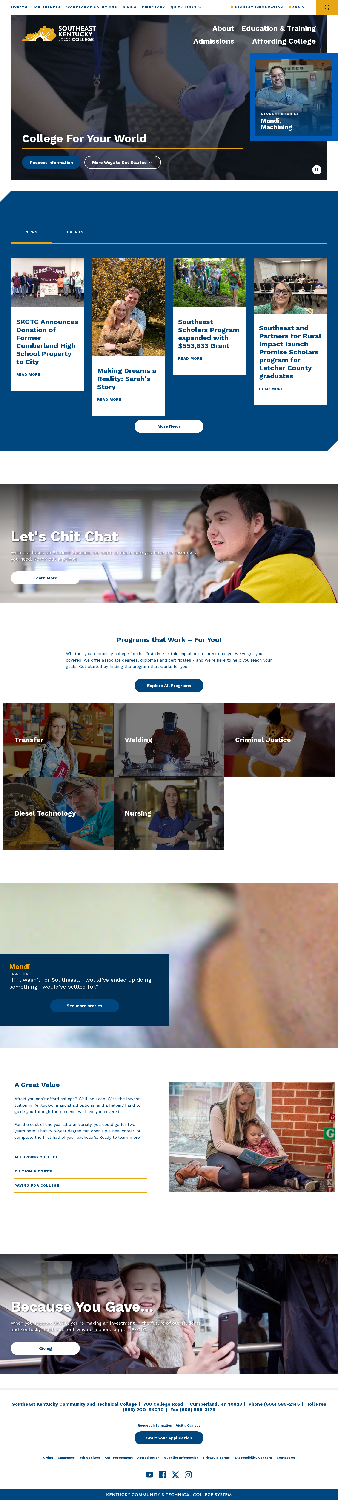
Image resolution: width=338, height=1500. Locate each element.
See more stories (84, 1005)
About (223, 28)
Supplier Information (181, 1457)
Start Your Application (169, 1438)
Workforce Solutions (91, 7)
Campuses (66, 1457)
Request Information (259, 7)
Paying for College (36, 1185)
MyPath (19, 7)
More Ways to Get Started (119, 162)
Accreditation (148, 1457)
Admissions (213, 41)
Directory (153, 7)
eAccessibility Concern (253, 1457)
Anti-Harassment (119, 1457)
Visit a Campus (188, 1425)
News (32, 232)
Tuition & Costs (33, 1171)
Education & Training (279, 28)
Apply (298, 7)
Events (75, 232)
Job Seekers (47, 7)
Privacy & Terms (216, 1457)
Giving (130, 7)
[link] (59, 34)
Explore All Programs (169, 685)
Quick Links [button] (184, 7)
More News (169, 426)
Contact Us (286, 1457)
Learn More (45, 577)
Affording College (284, 41)
